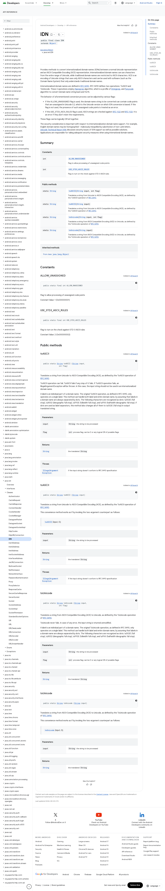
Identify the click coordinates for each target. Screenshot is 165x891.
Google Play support (151, 851)
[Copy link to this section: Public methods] (64, 345)
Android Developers (47, 25)
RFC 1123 (129, 112)
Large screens (84, 841)
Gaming (60, 841)
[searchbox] (16, 21)
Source (38, 853)
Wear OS (82, 845)
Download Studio (128, 855)
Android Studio (146, 3)
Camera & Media (63, 853)
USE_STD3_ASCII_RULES (79, 169)
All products (124, 874)
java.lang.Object (46, 50)
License (46, 885)
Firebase (88, 874)
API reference (10, 12)
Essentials (29, 3)
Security (38, 849)
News (37, 857)
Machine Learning (64, 845)
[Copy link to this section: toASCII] (51, 353)
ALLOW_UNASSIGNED (77, 159)
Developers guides (129, 848)
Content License (102, 794)
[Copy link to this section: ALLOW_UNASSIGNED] (68, 275)
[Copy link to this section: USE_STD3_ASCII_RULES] (70, 310)
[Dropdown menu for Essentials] (37, 3)
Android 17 (104, 841)
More (62, 3)
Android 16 (104, 845)
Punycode (129, 89)
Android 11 (104, 865)
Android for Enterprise (43, 845)
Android (38, 841)
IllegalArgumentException (50, 471)
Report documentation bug (152, 846)
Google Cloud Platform (105, 874)
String (53, 191)
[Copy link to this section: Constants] (57, 267)
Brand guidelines (58, 885)
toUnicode (73, 217)
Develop (47, 3)
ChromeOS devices (86, 849)
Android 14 (104, 853)
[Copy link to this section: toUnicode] (54, 593)
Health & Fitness (63, 849)
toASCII (72, 191)
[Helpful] (132, 25)
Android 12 (104, 861)
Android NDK (127, 859)
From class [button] (56, 254)
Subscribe (135, 885)
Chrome (77, 874)
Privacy (59, 857)
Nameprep (79, 89)
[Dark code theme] (136, 282)
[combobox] (99, 3)
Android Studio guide (130, 844)
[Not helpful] (136, 25)
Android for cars (85, 853)
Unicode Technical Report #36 (53, 130)
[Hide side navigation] (29, 886)
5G (58, 861)
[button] (16, 29)
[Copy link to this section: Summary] (56, 143)
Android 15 (104, 849)
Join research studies (151, 855)
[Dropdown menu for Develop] (53, 3)
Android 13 (104, 857)
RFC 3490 (84, 86)
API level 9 (134, 33)
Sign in (159, 3)
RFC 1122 (117, 112)
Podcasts (38, 865)
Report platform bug (151, 841)
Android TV (83, 857)
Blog (37, 861)
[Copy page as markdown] (59, 35)
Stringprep (115, 89)
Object (52, 43)
